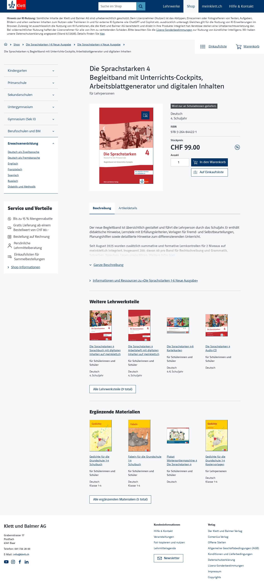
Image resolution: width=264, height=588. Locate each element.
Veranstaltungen (164, 537)
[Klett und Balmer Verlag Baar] (5, 44)
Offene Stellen (217, 542)
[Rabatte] (237, 147)
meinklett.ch (212, 6)
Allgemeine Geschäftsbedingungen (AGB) (233, 548)
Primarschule (17, 83)
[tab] (102, 208)
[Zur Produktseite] (106, 325)
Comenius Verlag (218, 537)
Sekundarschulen (20, 95)
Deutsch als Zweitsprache (23, 152)
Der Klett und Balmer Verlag (225, 531)
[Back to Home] (16, 4)
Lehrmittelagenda (165, 548)
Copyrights (214, 577)
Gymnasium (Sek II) (22, 119)
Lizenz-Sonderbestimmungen (174, 30)
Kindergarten (17, 71)
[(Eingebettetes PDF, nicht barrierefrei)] (126, 145)
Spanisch (13, 175)
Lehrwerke (171, 6)
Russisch (13, 181)
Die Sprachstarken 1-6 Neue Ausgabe (48, 44)
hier (102, 33)
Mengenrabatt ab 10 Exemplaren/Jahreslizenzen (231, 137)
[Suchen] (140, 6)
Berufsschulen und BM (24, 131)
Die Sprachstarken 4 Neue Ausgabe (99, 44)
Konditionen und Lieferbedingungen (230, 554)
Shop (191, 6)
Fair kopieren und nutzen (169, 542)
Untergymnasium (20, 107)
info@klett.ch (21, 554)
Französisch (15, 169)
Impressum (214, 571)
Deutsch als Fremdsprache (24, 157)
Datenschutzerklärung (221, 560)
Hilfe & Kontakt (241, 6)
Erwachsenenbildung (23, 143)
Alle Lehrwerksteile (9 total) (112, 389)
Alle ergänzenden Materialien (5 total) (120, 499)
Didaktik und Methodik (22, 186)
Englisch (13, 163)
